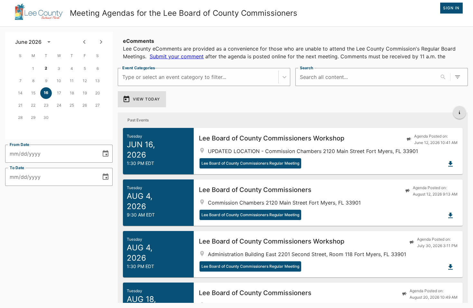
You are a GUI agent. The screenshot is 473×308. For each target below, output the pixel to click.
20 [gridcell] (97, 93)
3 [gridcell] (59, 68)
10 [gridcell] (59, 80)
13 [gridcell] (97, 80)
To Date (17, 167)
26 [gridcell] (84, 105)
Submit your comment (177, 56)
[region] (292, 47)
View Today (146, 99)
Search (306, 67)
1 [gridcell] (33, 68)
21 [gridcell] (20, 105)
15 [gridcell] (33, 93)
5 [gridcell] (85, 68)
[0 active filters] (457, 77)
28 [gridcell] (20, 117)
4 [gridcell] (71, 68)
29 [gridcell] (33, 117)
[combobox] (123, 77)
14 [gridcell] (20, 93)
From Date (20, 144)
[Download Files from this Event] (450, 164)
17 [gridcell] (59, 93)
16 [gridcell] (46, 92)
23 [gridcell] (46, 105)
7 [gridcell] (20, 80)
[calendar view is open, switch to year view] (48, 41)
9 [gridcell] (46, 80)
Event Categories (138, 67)
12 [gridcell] (85, 80)
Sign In (451, 7)
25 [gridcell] (72, 105)
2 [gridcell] (46, 68)
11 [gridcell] (72, 80)
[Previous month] (84, 41)
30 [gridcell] (46, 117)
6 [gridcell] (98, 68)
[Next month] (101, 41)
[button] (293, 151)
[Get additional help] (459, 112)
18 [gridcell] (72, 93)
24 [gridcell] (59, 105)
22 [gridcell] (33, 105)
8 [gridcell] (33, 80)
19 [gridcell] (85, 93)
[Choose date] (105, 153)
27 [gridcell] (97, 105)
